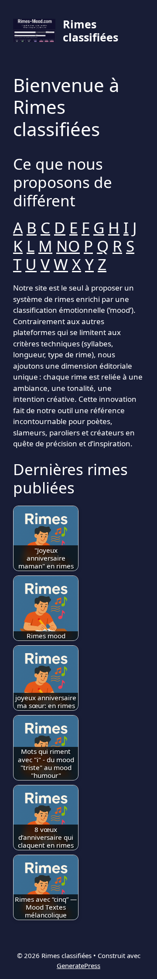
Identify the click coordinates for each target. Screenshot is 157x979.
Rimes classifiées (90, 30)
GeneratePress (78, 965)
